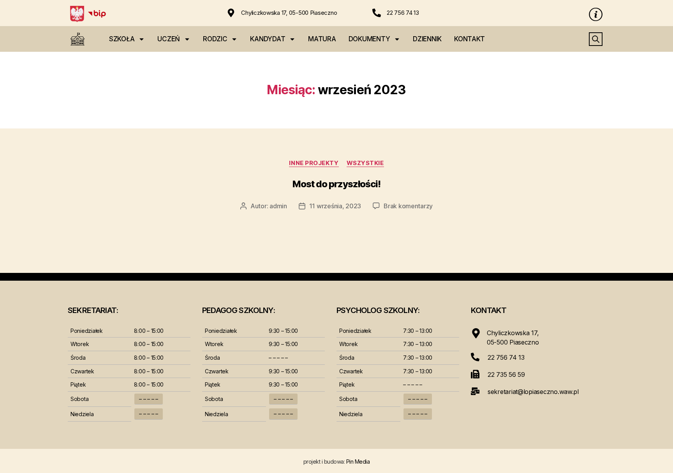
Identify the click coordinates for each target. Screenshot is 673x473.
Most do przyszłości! (336, 184)
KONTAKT (469, 39)
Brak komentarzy (408, 206)
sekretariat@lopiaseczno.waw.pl (533, 392)
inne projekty (313, 163)
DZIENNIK (427, 39)
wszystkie (365, 163)
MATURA (322, 39)
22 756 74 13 (403, 12)
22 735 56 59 (506, 374)
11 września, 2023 (335, 206)
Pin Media (358, 461)
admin (278, 206)
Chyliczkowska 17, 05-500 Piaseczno (289, 12)
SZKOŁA (121, 39)
